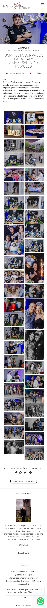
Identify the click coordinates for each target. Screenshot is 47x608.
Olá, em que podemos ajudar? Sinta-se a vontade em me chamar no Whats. (22, 591)
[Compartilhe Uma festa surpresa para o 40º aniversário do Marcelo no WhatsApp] (20, 472)
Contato (23, 597)
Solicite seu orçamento (23, 481)
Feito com (23, 606)
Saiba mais (23, 545)
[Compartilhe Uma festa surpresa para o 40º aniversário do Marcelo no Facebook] (16, 472)
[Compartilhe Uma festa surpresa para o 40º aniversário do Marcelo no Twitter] (25, 472)
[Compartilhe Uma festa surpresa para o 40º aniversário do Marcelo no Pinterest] (30, 472)
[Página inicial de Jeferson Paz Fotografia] (16, 6)
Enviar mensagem (24, 575)
